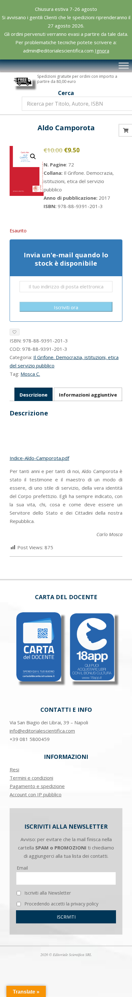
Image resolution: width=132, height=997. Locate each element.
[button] (33, 156)
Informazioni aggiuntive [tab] (88, 394)
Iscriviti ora (66, 307)
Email (22, 868)
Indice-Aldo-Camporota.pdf (39, 458)
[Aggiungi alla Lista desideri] (15, 332)
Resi (14, 769)
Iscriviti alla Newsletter (47, 893)
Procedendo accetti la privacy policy (60, 904)
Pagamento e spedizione (37, 786)
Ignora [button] (102, 50)
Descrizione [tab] (33, 394)
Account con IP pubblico (36, 794)
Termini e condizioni (31, 778)
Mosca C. (30, 374)
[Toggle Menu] (124, 65)
